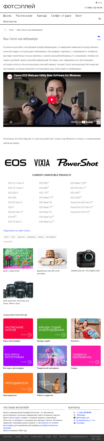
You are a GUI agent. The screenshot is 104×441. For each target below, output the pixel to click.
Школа (7, 15)
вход (99, 2)
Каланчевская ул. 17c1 (85, 420)
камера (41, 237)
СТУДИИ (48, 436)
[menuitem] (7, 16)
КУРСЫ (26, 436)
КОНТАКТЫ (63, 436)
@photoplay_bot (82, 417)
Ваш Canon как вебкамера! (20, 39)
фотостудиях (15, 417)
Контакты (10, 21)
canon (6, 237)
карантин (21, 237)
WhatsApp (81, 415)
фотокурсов (43, 422)
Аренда (42, 15)
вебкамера (31, 237)
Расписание (24, 15)
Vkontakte (80, 423)
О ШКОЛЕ (17, 436)
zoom (13, 237)
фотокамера (51, 237)
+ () (93, 7)
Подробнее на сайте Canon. (17, 230)
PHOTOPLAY (7, 436)
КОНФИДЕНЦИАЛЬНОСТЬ (79, 436)
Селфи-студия (61, 15)
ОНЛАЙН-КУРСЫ (37, 436)
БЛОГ (55, 436)
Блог (79, 15)
